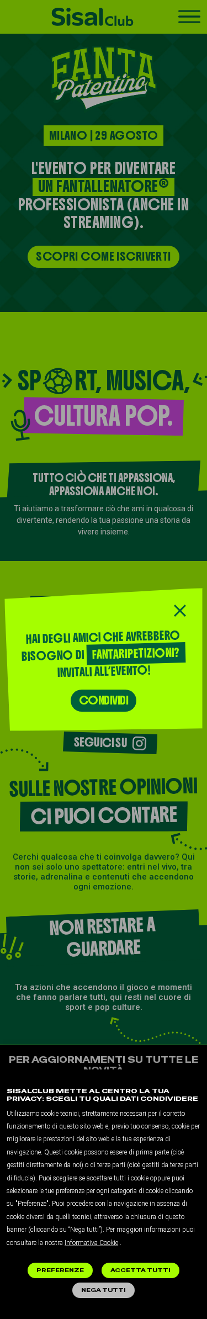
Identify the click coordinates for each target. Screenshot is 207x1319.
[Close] (180, 611)
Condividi (103, 700)
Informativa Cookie (91, 1243)
